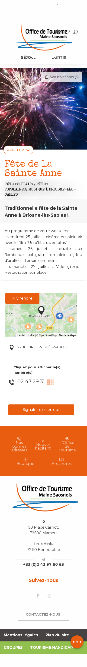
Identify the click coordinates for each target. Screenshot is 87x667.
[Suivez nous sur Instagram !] (49, 596)
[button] (75, 32)
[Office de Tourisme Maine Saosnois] (43, 496)
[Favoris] (67, 32)
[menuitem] (43, 37)
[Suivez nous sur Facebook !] (38, 596)
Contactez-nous (43, 614)
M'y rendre (22, 298)
